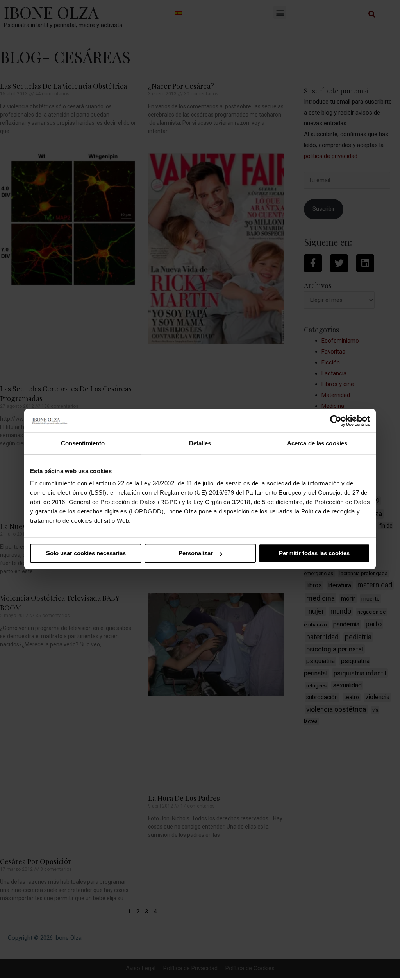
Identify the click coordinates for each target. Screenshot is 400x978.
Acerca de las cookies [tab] (317, 443)
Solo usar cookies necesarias (86, 553)
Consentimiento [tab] (83, 443)
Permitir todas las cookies (314, 553)
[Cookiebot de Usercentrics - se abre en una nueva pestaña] (336, 421)
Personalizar (196, 553)
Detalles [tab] (200, 443)
